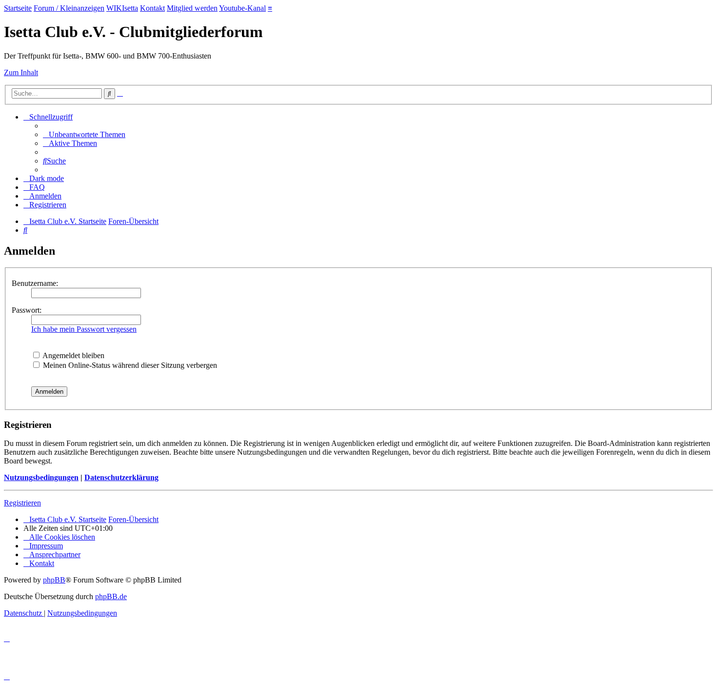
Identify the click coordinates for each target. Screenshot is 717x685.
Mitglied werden (192, 8)
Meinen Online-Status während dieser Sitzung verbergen (129, 365)
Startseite (18, 8)
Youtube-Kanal (242, 8)
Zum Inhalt (21, 72)
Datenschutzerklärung (121, 477)
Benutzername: (35, 283)
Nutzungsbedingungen (41, 477)
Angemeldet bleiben (72, 355)
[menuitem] (84, 134)
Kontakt (152, 8)
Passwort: (26, 310)
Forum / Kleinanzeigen (69, 8)
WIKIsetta (122, 8)
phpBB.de (111, 596)
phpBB (54, 580)
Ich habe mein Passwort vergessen (84, 329)
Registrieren (22, 503)
